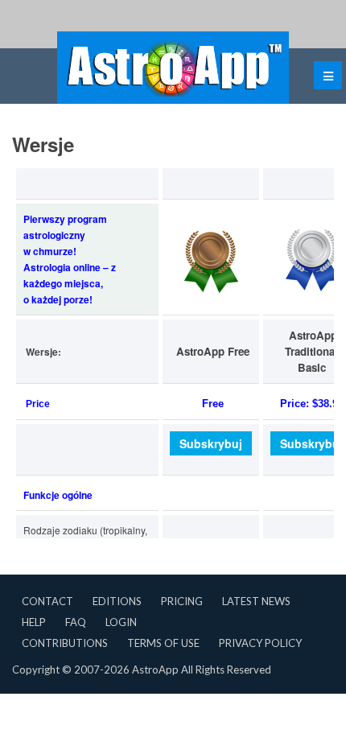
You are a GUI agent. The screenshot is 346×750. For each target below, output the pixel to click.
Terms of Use (163, 643)
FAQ (75, 622)
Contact (47, 601)
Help (34, 622)
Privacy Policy (260, 643)
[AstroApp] (173, 67)
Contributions (65, 643)
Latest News (256, 601)
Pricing (182, 601)
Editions (117, 601)
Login (121, 622)
